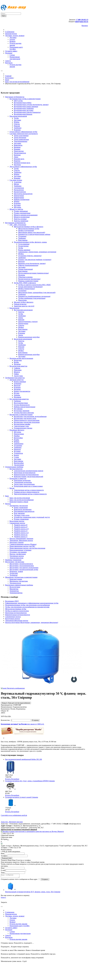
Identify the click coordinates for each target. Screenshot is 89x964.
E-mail (3, 870)
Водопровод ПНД (12, 601)
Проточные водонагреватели (16, 613)
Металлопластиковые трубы (15, 609)
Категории (9, 78)
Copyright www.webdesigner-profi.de (14, 815)
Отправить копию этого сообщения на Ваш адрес (19, 879)
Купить (8, 779)
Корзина (85, 25)
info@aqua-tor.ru (81, 21)
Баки (7, 80)
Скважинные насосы (13, 617)
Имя (2, 853)
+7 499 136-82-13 (82, 20)
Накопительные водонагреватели (17, 615)
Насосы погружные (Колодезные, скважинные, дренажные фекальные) (31, 622)
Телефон (4, 856)
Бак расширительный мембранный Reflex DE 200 (23, 759)
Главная (8, 76)
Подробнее (15, 779)
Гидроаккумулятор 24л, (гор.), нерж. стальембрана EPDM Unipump (30, 781)
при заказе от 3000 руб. (22, 724)
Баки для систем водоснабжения (17, 82)
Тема (2, 872)
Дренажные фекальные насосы (16, 620)
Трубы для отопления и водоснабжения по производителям (27, 607)
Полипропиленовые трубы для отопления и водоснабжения (27, 605)
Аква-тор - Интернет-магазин (12, 822)
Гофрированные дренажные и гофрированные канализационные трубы (31, 603)
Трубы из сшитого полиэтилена (17, 611)
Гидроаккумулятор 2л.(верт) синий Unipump (21, 797)
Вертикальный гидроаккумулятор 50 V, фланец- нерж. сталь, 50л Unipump (32, 892)
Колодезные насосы (12, 618)
